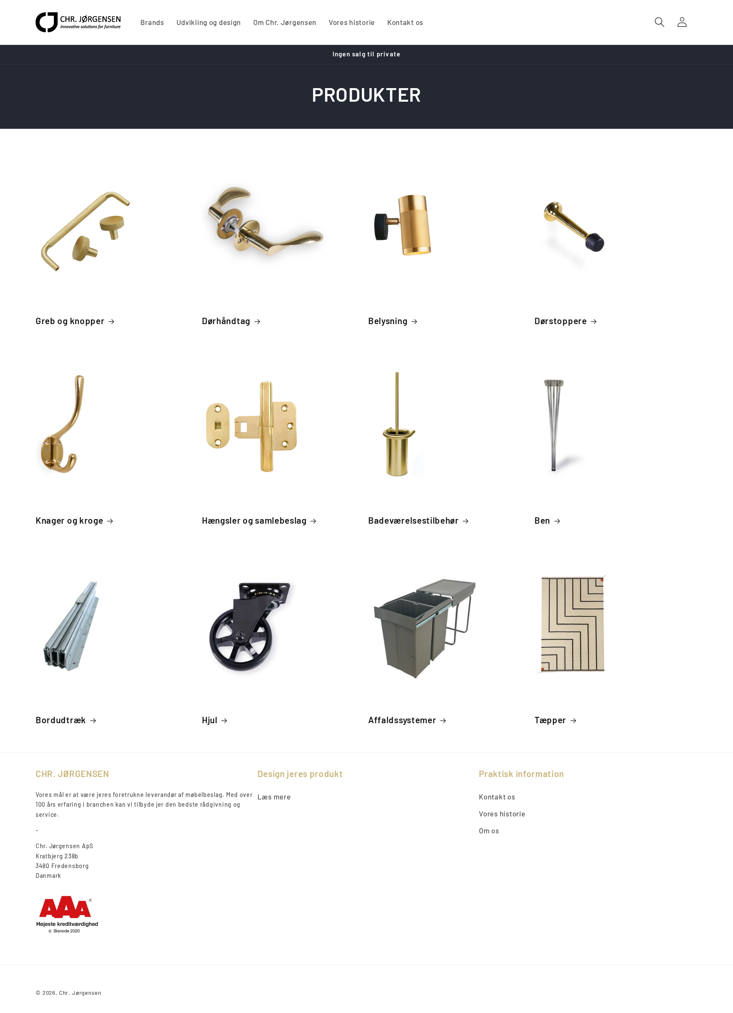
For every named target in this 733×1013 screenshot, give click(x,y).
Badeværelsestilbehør (413, 520)
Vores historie (502, 813)
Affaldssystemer (402, 719)
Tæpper (550, 719)
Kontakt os (497, 796)
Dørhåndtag (226, 320)
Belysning (387, 320)
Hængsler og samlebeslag (254, 520)
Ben (542, 520)
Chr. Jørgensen (80, 992)
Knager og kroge (69, 520)
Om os (489, 830)
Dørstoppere (560, 320)
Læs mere (274, 796)
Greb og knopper (70, 320)
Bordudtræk (61, 719)
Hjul (210, 719)
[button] (660, 22)
